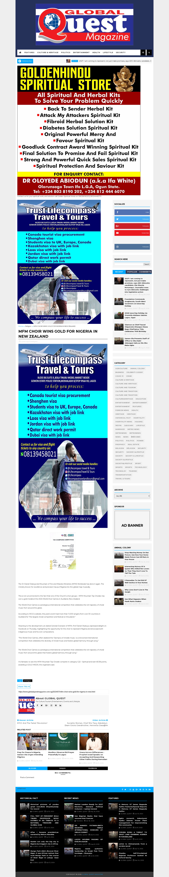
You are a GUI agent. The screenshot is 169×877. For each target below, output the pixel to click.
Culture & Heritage (47, 52)
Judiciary (128, 425)
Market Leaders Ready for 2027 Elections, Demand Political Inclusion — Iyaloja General (89, 806)
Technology (141, 467)
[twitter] (125, 789)
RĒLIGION (131, 448)
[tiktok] (127, 788)
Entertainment (81, 52)
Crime (129, 376)
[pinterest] (140, 789)
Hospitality (139, 418)
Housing (139, 422)
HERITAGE (131, 414)
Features (29, 52)
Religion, (34, 341)
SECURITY (120, 452)
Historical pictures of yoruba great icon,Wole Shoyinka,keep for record (44, 806)
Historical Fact (123, 418)
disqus (62, 768)
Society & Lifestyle (135, 456)
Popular (132, 272)
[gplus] (136, 789)
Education (141, 399)
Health (96, 52)
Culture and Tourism (126, 387)
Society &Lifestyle (124, 459)
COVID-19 (119, 376)
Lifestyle (108, 52)
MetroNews (135, 433)
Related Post (24, 730)
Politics (65, 52)
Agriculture (122, 368)
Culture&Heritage (124, 399)
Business (120, 372)
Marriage (120, 429)
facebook (92, 768)
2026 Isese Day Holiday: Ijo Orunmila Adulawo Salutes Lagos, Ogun (136, 315)
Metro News (133, 429)
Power (140, 440)
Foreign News (122, 410)
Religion (28, 326)
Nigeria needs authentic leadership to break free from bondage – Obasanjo (89, 851)
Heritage (120, 414)
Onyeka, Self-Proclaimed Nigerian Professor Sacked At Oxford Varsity (133, 855)
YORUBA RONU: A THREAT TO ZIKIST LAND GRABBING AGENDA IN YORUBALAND (133, 834)
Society (119, 456)
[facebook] (122, 789)
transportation (123, 475)
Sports (119, 467)
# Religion (27, 681)
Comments (145, 272)
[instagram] (130, 789)
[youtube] (133, 789)
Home (20, 326)
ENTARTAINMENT (123, 403)
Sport (138, 463)
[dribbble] (143, 789)
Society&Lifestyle (124, 463)
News (118, 437)
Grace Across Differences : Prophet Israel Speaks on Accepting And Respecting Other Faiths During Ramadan (93, 755)
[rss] (146, 789)
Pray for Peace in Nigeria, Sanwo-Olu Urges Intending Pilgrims (30, 754)
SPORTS (128, 467)
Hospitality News (124, 422)
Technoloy (121, 471)
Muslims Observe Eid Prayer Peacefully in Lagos (61, 753)
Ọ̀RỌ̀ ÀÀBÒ (135, 437)
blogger (32, 768)
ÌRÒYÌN (118, 425)
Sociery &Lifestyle (135, 452)
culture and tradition (126, 391)
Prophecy (120, 444)
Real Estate (133, 444)
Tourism (133, 471)
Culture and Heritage (126, 384)
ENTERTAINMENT (123, 406)
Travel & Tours (123, 478)
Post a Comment (27, 777)
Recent (119, 272)
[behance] (149, 789)
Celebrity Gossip (135, 372)
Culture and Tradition (126, 395)
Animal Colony (137, 368)
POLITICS (130, 440)
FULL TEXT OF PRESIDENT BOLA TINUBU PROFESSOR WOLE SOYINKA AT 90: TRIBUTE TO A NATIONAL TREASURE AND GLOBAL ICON (44, 820)
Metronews (121, 433)
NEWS (125, 437)
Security (121, 52)
